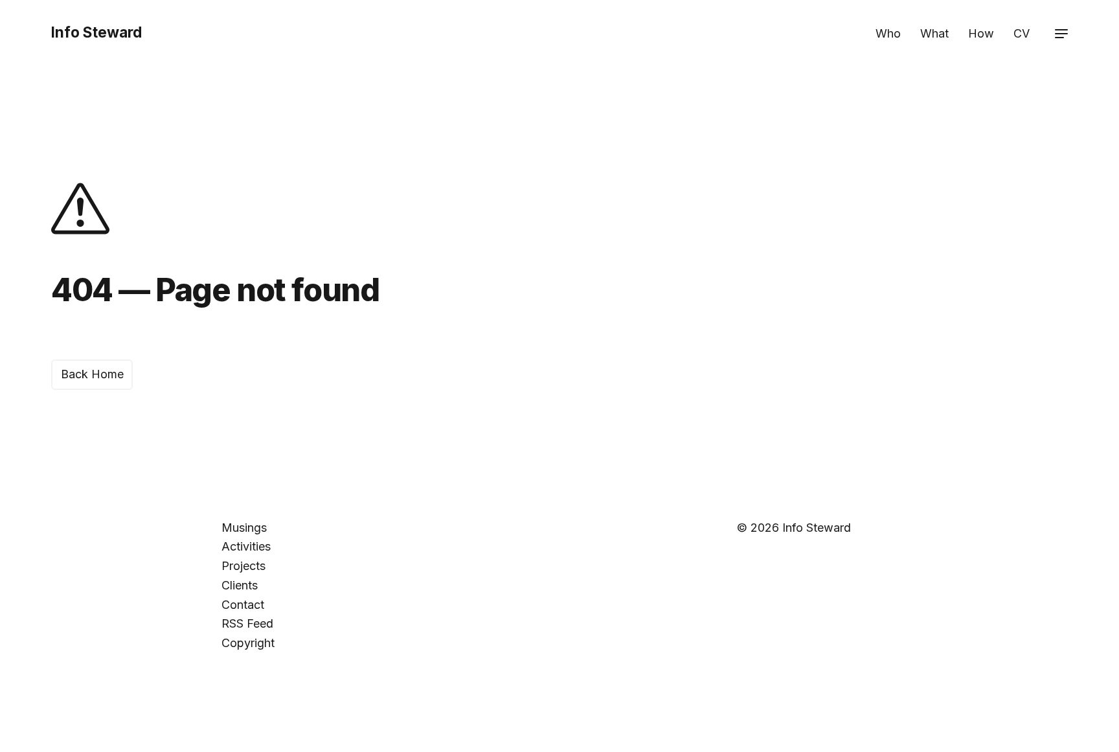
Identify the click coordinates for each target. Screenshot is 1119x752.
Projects (243, 566)
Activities (246, 546)
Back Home (92, 374)
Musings (244, 527)
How (981, 33)
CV (1021, 33)
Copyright (248, 643)
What (934, 33)
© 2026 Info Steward (794, 527)
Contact (242, 604)
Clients (239, 585)
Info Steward (96, 32)
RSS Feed (247, 623)
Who (888, 33)
